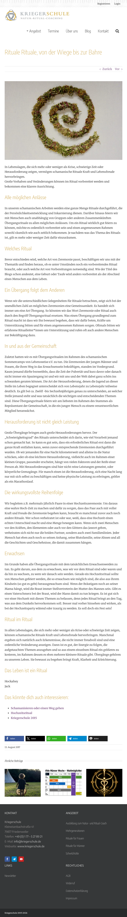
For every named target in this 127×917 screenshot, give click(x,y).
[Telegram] (14, 859)
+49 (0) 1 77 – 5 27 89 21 (28, 836)
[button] (117, 31)
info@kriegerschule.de (27, 841)
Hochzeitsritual (21, 713)
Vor (117, 69)
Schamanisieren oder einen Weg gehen (37, 708)
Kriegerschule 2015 (24, 718)
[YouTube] (21, 859)
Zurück (107, 69)
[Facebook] (7, 859)
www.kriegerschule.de (30, 846)
